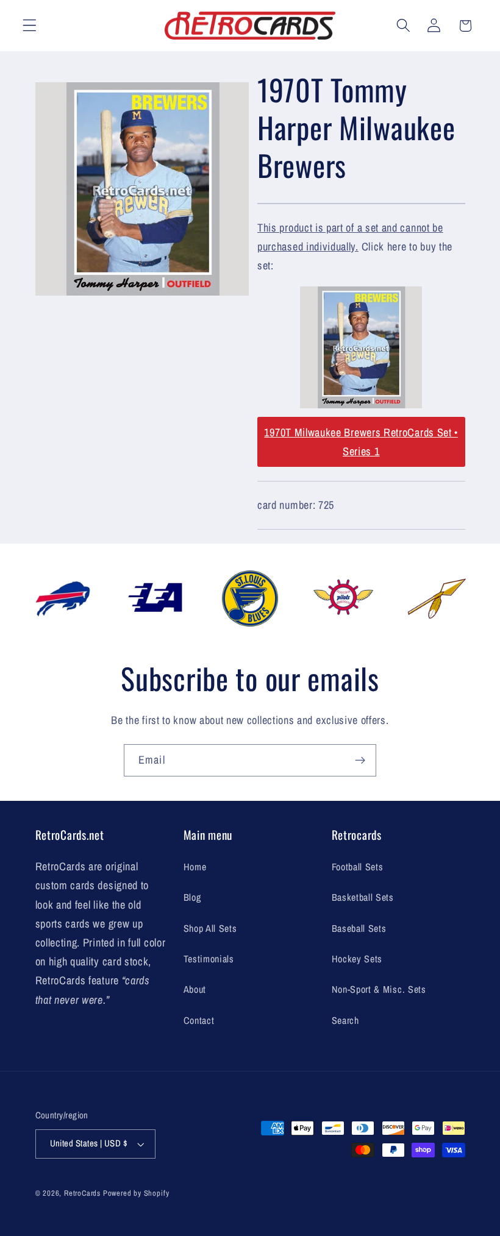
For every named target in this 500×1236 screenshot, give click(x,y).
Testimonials (209, 958)
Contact (199, 1020)
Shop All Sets (210, 928)
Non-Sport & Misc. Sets (379, 989)
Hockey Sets (357, 958)
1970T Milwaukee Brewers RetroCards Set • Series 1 (361, 442)
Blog (192, 897)
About (195, 989)
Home (195, 866)
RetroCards (82, 1193)
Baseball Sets (359, 928)
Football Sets (358, 866)
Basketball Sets (363, 897)
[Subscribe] (360, 760)
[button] (29, 25)
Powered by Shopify (136, 1193)
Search (345, 1020)
